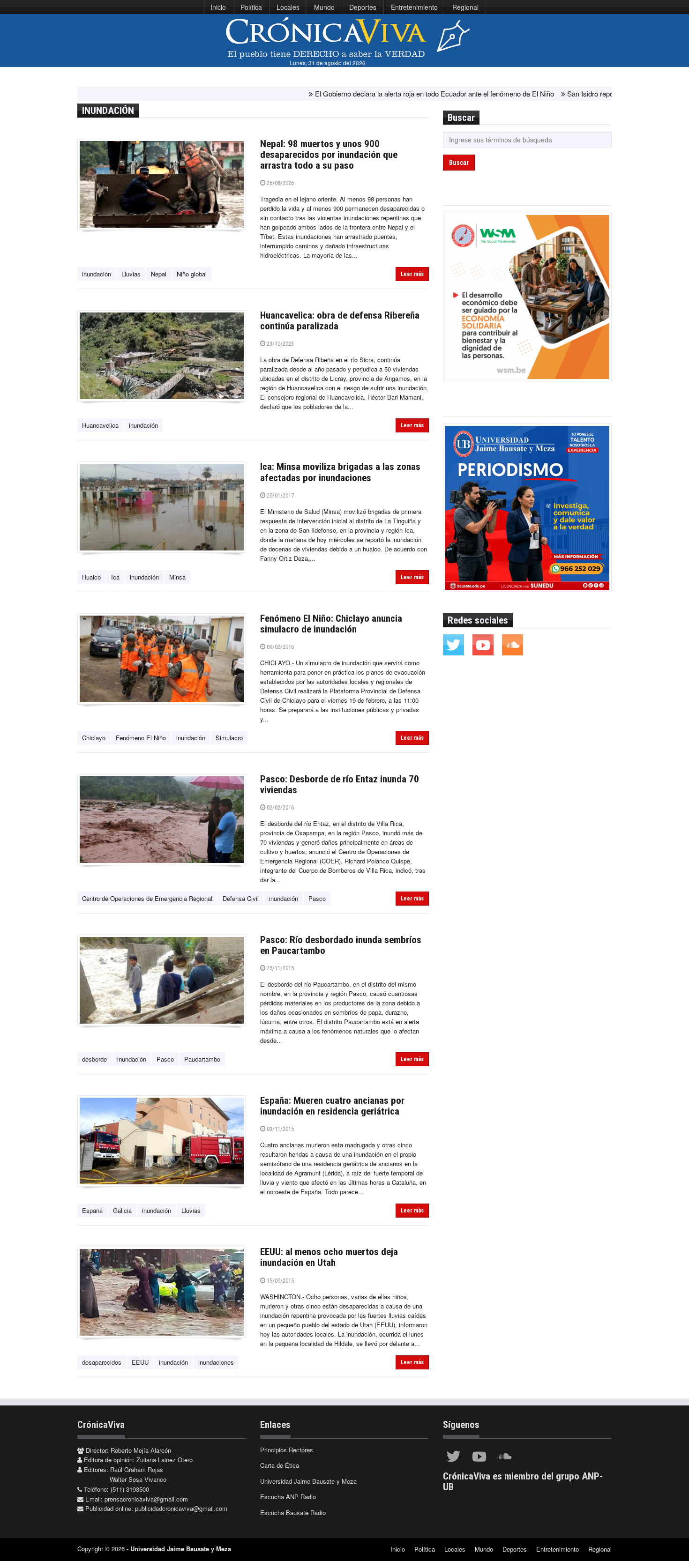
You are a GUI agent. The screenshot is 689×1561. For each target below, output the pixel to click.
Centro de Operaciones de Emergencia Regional (147, 898)
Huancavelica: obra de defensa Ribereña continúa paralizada (339, 321)
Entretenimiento (414, 7)
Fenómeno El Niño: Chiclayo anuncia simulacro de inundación (331, 624)
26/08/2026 (279, 183)
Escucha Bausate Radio (293, 1512)
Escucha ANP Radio (288, 1496)
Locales (288, 7)
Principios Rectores (286, 1449)
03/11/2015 (279, 1129)
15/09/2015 (279, 1281)
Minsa (177, 576)
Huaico (91, 576)
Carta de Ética (279, 1465)
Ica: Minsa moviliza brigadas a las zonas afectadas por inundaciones (340, 472)
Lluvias (131, 273)
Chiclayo (93, 737)
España (92, 1210)
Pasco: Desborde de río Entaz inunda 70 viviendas (339, 784)
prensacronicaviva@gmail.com (146, 1498)
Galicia (122, 1210)
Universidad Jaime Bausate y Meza (308, 1481)
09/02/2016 (279, 647)
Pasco (317, 898)
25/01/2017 (279, 495)
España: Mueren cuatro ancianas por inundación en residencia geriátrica (332, 1106)
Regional (465, 7)
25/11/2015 (279, 968)
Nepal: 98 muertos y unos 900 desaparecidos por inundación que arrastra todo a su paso (328, 154)
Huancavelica (100, 425)
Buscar (459, 162)
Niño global (192, 273)
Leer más (412, 274)
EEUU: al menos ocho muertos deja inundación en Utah (329, 1257)
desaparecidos (101, 1362)
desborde (94, 1059)
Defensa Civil (241, 898)
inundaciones (216, 1362)
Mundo (324, 7)
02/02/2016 (279, 807)
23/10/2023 (279, 344)
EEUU (140, 1362)
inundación (96, 273)
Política (251, 7)
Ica (115, 576)
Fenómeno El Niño (141, 737)
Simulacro (229, 737)
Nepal (158, 273)
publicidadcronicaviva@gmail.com (181, 1508)
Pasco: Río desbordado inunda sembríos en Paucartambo (340, 945)
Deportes (362, 7)
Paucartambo (202, 1059)
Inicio (218, 7)
